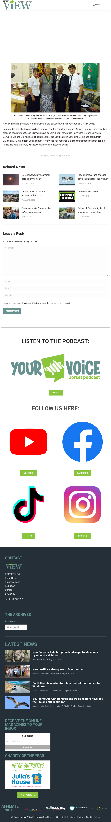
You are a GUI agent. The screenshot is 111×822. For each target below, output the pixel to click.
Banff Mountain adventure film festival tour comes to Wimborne (66, 685)
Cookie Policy (93, 817)
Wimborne (56, 690)
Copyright (61, 817)
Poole (73, 706)
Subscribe (27, 736)
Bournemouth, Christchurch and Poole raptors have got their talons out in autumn (68, 700)
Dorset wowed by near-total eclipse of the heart (36, 177)
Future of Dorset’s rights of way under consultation (91, 210)
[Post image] (11, 179)
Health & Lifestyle (52, 673)
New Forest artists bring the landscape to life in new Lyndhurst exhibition (65, 654)
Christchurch (50, 706)
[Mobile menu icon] (106, 5)
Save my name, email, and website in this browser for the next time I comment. (37, 303)
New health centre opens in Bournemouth (59, 669)
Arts (34, 659)
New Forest (41, 659)
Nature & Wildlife (63, 706)
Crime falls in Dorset (88, 191)
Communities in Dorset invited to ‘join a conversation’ (36, 210)
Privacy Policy (76, 817)
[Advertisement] (55, 31)
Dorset (52, 155)
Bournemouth (38, 673)
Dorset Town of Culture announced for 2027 (33, 193)
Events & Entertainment (42, 690)
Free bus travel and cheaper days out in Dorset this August (93, 177)
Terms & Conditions (43, 817)
